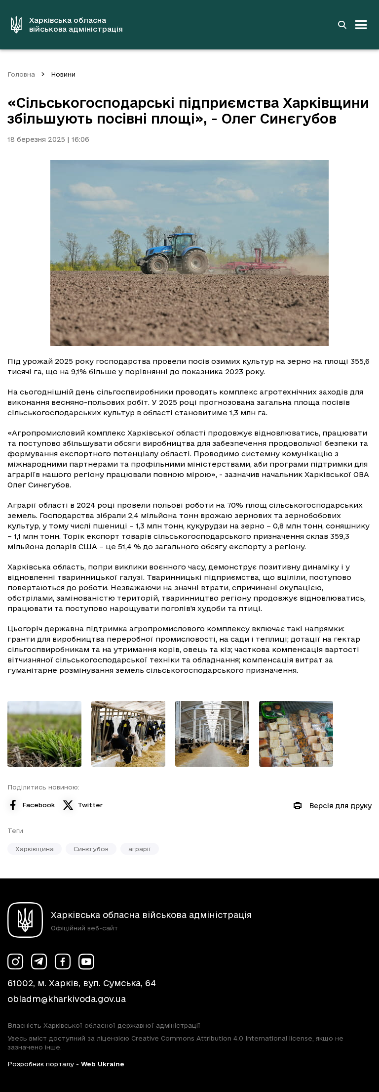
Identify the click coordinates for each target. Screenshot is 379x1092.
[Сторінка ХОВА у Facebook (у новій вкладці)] (63, 961)
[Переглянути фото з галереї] (44, 734)
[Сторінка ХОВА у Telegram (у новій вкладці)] (39, 961)
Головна (21, 74)
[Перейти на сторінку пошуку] (342, 25)
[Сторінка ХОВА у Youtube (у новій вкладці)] (86, 961)
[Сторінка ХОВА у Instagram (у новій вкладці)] (15, 961)
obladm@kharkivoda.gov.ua (66, 999)
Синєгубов (91, 848)
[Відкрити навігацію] (361, 25)
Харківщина (34, 848)
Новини (63, 74)
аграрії (139, 848)
